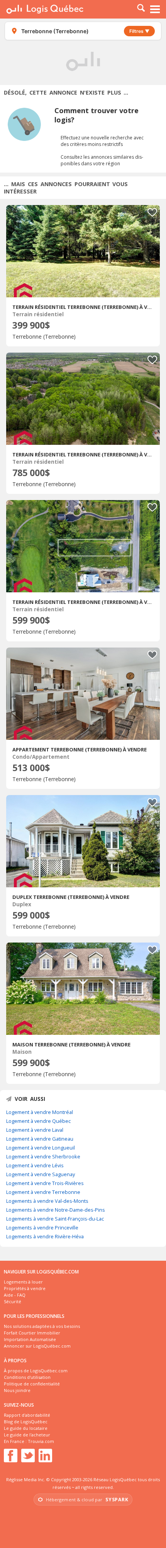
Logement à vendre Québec (38, 1120)
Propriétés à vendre (25, 1288)
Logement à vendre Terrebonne (43, 1192)
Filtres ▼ (139, 31)
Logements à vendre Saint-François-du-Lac (55, 1218)
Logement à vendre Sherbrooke (43, 1156)
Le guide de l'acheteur (27, 1435)
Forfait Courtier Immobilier (32, 1333)
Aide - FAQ (14, 1295)
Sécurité (12, 1301)
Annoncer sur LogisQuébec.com (37, 1346)
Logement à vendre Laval (34, 1129)
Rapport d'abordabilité (27, 1415)
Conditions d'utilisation (27, 1377)
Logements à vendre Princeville (42, 1227)
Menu (155, 9)
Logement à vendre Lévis (35, 1165)
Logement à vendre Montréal (39, 1112)
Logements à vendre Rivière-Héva (45, 1236)
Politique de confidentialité (32, 1384)
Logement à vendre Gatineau (39, 1138)
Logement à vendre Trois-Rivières (45, 1183)
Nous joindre (17, 1390)
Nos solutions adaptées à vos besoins (42, 1326)
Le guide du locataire (25, 1428)
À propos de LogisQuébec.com (36, 1370)
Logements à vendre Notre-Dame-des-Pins (55, 1209)
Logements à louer (23, 1282)
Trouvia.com (41, 1441)
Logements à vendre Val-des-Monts (47, 1200)
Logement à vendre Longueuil (40, 1147)
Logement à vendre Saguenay (40, 1174)
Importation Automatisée (30, 1339)
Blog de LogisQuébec (25, 1421)
